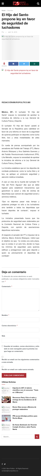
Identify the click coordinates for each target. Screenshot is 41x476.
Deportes (10, 10)
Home (3, 10)
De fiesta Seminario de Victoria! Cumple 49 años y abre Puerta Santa (25, 427)
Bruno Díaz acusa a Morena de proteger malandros (24, 408)
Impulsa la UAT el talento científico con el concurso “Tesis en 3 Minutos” (25, 390)
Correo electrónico (10, 325)
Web (3, 336)
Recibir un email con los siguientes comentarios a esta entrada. (20, 360)
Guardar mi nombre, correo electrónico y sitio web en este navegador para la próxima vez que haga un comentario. (21, 348)
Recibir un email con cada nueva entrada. (18, 369)
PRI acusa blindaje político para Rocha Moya (25, 417)
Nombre (5, 315)
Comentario (7, 286)
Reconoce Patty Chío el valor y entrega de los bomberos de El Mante (24, 399)
